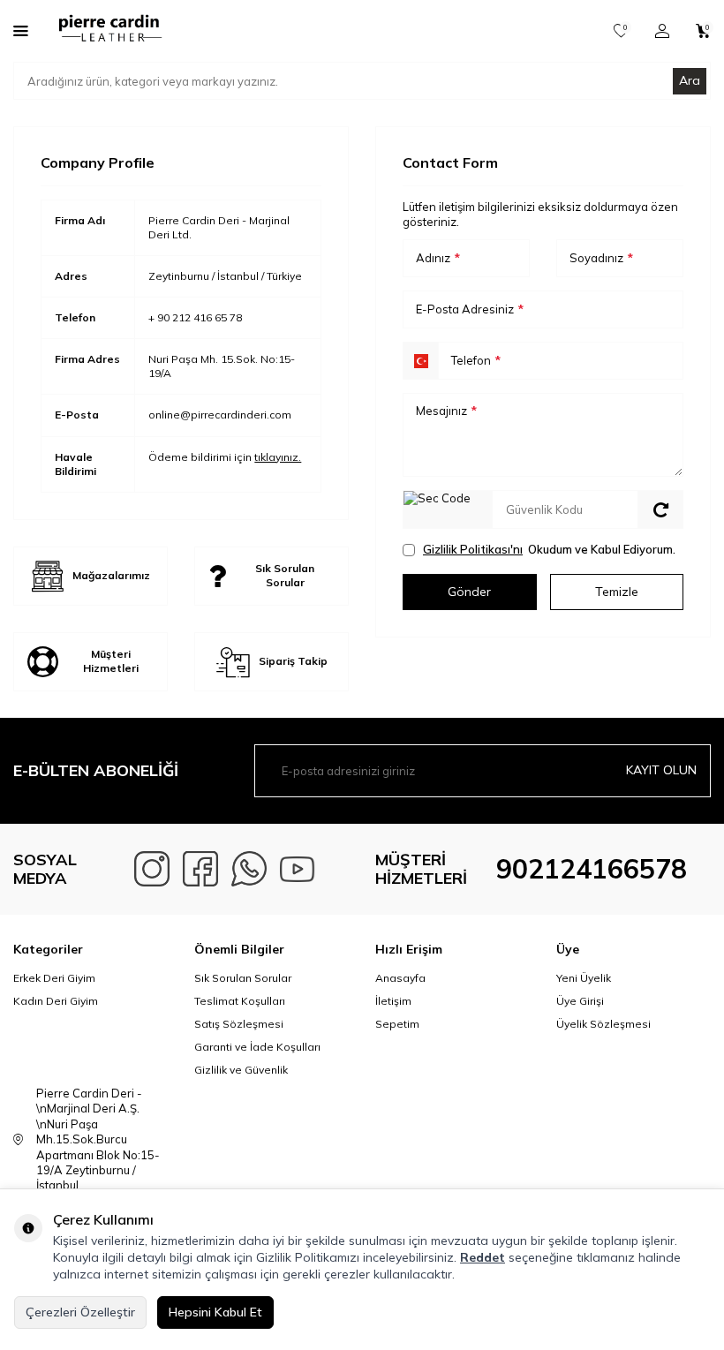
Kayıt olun (661, 770)
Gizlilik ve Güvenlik (241, 1069)
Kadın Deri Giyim (55, 1000)
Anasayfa (400, 977)
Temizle (616, 592)
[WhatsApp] (249, 868)
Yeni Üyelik (583, 977)
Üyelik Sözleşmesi (603, 1023)
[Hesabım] (662, 31)
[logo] (108, 31)
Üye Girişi (580, 1000)
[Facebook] (200, 868)
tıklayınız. (277, 457)
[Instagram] (152, 868)
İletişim (393, 1000)
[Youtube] (297, 868)
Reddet (482, 1257)
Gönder (469, 592)
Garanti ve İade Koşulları (257, 1046)
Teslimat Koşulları (239, 1000)
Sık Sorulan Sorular (242, 977)
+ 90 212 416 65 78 (195, 317)
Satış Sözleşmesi (238, 1023)
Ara (689, 80)
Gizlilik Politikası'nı (473, 549)
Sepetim (397, 1023)
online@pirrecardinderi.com (219, 414)
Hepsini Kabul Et (215, 1312)
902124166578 (591, 869)
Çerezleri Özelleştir (80, 1312)
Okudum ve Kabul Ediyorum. (549, 549)
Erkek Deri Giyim (54, 977)
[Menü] (20, 30)
